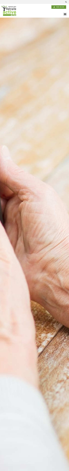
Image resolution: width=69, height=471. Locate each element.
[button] (66, 2)
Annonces (50, 2)
